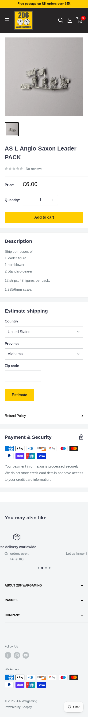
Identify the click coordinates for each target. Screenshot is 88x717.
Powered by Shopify (18, 707)
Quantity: (12, 200)
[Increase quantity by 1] (53, 200)
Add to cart (44, 217)
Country (11, 321)
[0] (79, 20)
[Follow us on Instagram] (17, 655)
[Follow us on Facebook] (8, 655)
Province (12, 344)
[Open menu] (7, 20)
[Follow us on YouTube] (26, 655)
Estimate (19, 395)
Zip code (12, 366)
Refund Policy (15, 416)
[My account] (70, 20)
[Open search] (60, 20)
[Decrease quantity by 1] (28, 200)
